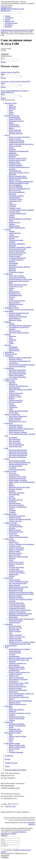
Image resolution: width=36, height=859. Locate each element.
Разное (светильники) (16, 375)
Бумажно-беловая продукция (19, 313)
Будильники (13, 437)
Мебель (11, 128)
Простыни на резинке (16, 505)
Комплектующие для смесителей (20, 357)
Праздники (8, 706)
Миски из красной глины (17, 176)
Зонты (11, 290)
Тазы (10, 633)
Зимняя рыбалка (14, 395)
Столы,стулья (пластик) (17, 572)
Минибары (12, 174)
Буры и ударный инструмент (18, 581)
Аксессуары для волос (16, 276)
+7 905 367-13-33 (10, 806)
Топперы (12, 720)
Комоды (11, 485)
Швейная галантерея (16, 304)
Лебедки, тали (13, 676)
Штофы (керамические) (17, 228)
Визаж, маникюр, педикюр (18, 284)
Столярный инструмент (17, 608)
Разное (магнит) (14, 350)
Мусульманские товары (13, 733)
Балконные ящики (15, 626)
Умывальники (13, 574)
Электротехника (14, 622)
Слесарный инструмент (17, 604)
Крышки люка (14, 124)
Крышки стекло (14, 162)
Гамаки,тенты (13, 542)
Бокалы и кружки (15, 139)
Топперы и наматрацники (17, 507)
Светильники (9, 368)
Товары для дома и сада (17, 637)
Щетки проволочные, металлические (21, 619)
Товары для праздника (16, 718)
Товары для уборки (15, 640)
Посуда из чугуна (15, 190)
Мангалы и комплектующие (18, 556)
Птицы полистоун (15, 130)
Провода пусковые (15, 688)
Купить (3, 62)
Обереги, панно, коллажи (17, 736)
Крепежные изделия (16, 590)
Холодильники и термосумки (19, 697)
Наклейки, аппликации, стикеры (20, 247)
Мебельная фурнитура (16, 430)
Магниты (8, 345)
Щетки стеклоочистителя (17, 704)
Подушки (12, 498)
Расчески (12, 297)
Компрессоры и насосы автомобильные (17, 669)
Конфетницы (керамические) (19, 151)
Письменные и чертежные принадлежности (18, 317)
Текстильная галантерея (17, 300)
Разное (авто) (13, 692)
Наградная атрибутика (16, 709)
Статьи (7, 766)
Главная (7, 16)
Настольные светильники (17, 373)
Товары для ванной (15, 635)
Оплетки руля (13, 681)
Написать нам (5, 10)
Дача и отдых (9, 539)
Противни (12, 194)
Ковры (11, 484)
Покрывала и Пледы (16, 500)
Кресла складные (14, 555)
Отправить (5, 857)
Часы (6, 436)
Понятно (4, 835)
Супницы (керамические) (17, 213)
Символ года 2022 (11, 379)
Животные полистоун (16, 121)
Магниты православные (17, 747)
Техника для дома (15, 517)
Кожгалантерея (14, 292)
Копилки (8, 334)
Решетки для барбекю (16, 564)
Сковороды (12, 204)
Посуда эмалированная (16, 192)
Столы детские (14, 535)
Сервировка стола (15, 201)
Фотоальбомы (13, 263)
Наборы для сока (14, 179)
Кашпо (11, 123)
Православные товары (12, 743)
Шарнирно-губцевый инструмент (20, 613)
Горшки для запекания (16, 140)
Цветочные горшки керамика (19, 332)
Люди (11, 110)
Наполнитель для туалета (17, 421)
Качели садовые (14, 551)
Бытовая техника (10, 514)
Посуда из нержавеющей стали (19, 188)
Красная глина (14, 155)
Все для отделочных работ (18, 583)
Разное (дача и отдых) (16, 562)
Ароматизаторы (14, 656)
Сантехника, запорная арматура (19, 361)
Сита (10, 203)
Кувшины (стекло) (15, 163)
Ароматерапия (14, 236)
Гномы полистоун (15, 119)
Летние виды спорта (16, 400)
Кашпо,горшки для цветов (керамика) (22, 482)
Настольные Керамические (18, 455)
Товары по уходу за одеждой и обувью (22, 642)
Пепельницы (9, 352)
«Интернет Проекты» (31, 823)
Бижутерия (12, 306)
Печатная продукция (16, 532)
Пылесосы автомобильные (18, 690)
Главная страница (7, 30)
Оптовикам (9, 25)
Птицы (11, 112)
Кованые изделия (11, 645)
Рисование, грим (14, 729)
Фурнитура (8, 423)
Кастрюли (12, 149)
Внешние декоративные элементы (20, 658)
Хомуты (11, 699)
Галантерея (8, 274)
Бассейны (12, 382)
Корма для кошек (14, 420)
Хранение (12, 510)
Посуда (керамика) (15, 185)
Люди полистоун (14, 126)
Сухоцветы (12, 468)
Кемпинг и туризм (15, 396)
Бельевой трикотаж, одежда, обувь (20, 279)
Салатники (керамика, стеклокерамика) (16, 196)
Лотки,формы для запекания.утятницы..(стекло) (19, 171)
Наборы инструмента (16, 597)
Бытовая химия (14, 475)
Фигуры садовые (14, 331)
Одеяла (11, 496)
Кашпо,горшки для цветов (18, 480)
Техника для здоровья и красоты (20, 519)
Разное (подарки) (14, 256)
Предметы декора (11, 354)
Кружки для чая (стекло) (17, 160)
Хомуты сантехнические (17, 366)
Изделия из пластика (21, 30)
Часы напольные (14, 439)
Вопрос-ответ (9, 21)
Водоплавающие (14, 117)
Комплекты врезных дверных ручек (21, 428)
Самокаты (12, 405)
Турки (11, 220)
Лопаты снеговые (15, 631)
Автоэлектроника (15, 653)
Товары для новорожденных (18, 537)
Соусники (12, 206)
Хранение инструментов (17, 612)
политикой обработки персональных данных (13, 832)
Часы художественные (16, 444)
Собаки (11, 343)
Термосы (12, 217)
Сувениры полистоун (16, 260)
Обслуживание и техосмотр (18, 679)
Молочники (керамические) (18, 178)
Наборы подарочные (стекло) (19, 183)
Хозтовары (8, 624)
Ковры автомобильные (16, 667)
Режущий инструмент (16, 603)
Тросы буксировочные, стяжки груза (21, 693)
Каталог (7, 19)
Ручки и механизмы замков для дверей (22, 434)
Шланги (11, 576)
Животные (12, 107)
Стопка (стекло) (14, 212)
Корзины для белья (15, 489)
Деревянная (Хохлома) (16, 142)
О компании (9, 18)
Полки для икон (14, 749)
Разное (11, 114)
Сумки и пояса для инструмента (20, 610)
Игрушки (12, 528)
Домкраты (12, 661)
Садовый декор (14, 569)
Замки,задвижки (14, 585)
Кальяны (12, 231)
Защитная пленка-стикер (17, 478)
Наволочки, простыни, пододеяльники (16, 493)
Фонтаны (12, 261)
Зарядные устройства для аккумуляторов (17, 664)
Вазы (6, 448)
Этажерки (12, 512)
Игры (11, 708)
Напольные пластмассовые (18, 453)
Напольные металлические (18, 452)
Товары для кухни (15, 638)
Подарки (8, 229)
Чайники (12, 224)
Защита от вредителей (16, 548)
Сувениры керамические (17, 258)
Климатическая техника (17, 516)
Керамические (13, 348)
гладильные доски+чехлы (17, 476)
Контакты (8, 26)
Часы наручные (14, 302)
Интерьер (12, 108)
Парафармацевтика (15, 295)
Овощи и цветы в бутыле (17, 252)
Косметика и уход (15, 293)
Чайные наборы (14, 226)
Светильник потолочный (17, 377)
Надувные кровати (15, 402)
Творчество (9, 722)
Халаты (11, 508)
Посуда (7, 135)
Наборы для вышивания (17, 725)
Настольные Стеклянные (17, 457)
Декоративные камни (16, 240)
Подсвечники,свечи (15, 254)
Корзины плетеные (15, 553)
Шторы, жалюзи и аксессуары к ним (21, 309)
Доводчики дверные (16, 427)
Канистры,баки (14, 629)
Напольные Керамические (18, 450)
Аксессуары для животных (18, 416)
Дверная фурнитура (15, 425)
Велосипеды (13, 384)
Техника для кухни (15, 521)
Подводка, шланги (15, 359)
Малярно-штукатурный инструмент (21, 592)
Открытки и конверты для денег (20, 713)
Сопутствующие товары (17, 606)
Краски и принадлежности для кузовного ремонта (19, 673)
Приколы (12, 715)
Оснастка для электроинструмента (20, 599)
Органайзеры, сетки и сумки (18, 683)
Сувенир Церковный (16, 752)
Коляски (11, 398)
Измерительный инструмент (18, 587)
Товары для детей (11, 523)
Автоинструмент (14, 580)
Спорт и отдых (10, 380)
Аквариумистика (14, 233)
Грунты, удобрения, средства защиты (21, 544)
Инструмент (9, 578)
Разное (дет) (13, 533)
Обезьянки (12, 340)
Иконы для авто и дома (17, 745)
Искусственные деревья (17, 460)
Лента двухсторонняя (16, 677)
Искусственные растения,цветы (20, 462)
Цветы (7, 459)
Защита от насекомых (16, 549)
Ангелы (11, 235)
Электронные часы (15, 446)
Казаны (11, 147)
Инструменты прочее (16, 588)
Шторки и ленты (14, 702)
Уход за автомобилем (16, 695)
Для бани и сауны (15, 546)
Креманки (12, 156)
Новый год (12, 711)
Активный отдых (15, 524)
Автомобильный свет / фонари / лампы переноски (20, 650)
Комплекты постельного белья (19, 487)
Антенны (12, 654)
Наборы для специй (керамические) (21, 181)
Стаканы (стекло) (15, 208)
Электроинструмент (16, 621)
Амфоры (12, 324)
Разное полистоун (15, 131)
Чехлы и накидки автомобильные (20, 701)
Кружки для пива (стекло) (18, 158)
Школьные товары (15, 320)
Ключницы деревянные (17, 244)
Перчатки (12, 558)
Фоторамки (13, 265)
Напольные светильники (17, 370)
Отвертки (12, 601)
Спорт (11, 409)
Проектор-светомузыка (17, 717)
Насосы (11, 404)
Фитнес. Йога (13, 412)
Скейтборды (13, 407)
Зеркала (11, 288)
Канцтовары (9, 311)
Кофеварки (12, 153)
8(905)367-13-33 (6, 7)
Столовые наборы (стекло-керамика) (21, 210)
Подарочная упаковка (16, 272)
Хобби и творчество (15, 731)
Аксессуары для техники (17, 277)
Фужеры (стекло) (14, 222)
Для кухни (12, 473)
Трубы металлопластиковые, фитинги (22, 364)
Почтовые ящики (15, 503)
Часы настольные (15, 443)
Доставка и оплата (11, 23)
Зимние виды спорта (16, 393)
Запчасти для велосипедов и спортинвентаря (18, 387)
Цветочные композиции (17, 469)
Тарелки (11, 215)
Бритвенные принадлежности (19, 281)
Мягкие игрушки (14, 530)
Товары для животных (12, 414)
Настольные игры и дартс (17, 249)
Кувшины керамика (15, 165)
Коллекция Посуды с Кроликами (20, 325)
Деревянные (13, 347)
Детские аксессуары (15, 286)
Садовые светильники (16, 567)
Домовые (12, 242)
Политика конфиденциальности (16, 770)
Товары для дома (10, 471)
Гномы (11, 105)
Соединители (13, 363)
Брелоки (11, 238)
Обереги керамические (16, 251)
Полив (11, 560)
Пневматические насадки (17, 686)
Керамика (8, 322)
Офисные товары (15, 315)
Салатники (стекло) (15, 199)
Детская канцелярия (15, 526)
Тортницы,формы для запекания (20, 219)
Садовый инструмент (16, 571)
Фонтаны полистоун (16, 133)
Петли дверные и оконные (18, 432)
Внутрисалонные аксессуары (19, 660)
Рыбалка (12, 565)
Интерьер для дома (15, 628)
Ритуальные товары (15, 466)
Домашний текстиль (12, 308)
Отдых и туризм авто (16, 685)
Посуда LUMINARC (16, 187)
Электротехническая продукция (20, 644)
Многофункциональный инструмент (21, 594)
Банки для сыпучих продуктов (19, 137)
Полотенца (12, 501)
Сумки (11, 299)
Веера (11, 283)
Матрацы (12, 491)
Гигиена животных (15, 418)
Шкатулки (12, 270)
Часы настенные (14, 441)
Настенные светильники (17, 372)
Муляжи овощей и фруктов (18, 464)
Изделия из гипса (11, 103)
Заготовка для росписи (16, 724)
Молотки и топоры (15, 596)
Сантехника (9, 356)
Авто (6, 647)
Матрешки (12, 245)
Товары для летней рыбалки (18, 411)
